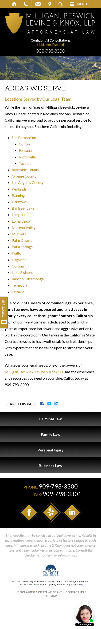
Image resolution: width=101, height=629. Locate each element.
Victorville (27, 157)
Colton (24, 144)
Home (14, 4)
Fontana (25, 150)
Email (38, 4)
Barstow (19, 202)
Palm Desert (22, 240)
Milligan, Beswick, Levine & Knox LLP (34, 372)
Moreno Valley (23, 227)
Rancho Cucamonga (28, 278)
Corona (18, 266)
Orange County (24, 176)
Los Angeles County (27, 182)
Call (25, 4)
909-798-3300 (50, 51)
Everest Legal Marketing (70, 584)
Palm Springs (22, 246)
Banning (18, 195)
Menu (82, 4)
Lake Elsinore (22, 272)
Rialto (16, 253)
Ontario (18, 291)
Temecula (19, 285)
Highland (19, 259)
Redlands (19, 189)
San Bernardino (24, 137)
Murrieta (19, 234)
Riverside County (25, 169)
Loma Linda (21, 221)
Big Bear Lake (23, 208)
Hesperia (19, 214)
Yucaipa (25, 163)
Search (60, 4)
